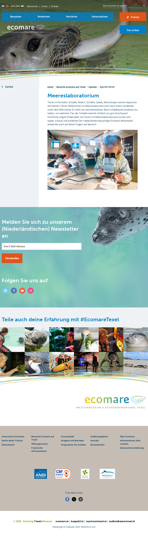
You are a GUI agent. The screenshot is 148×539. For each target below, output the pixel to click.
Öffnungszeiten (39, 443)
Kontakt (54, 6)
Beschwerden (97, 444)
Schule (44, 6)
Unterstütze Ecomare (13, 436)
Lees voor (15, 5)
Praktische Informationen (39, 449)
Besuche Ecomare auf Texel (71, 86)
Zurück (9, 86)
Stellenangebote (99, 436)
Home (50, 86)
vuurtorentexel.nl (96, 521)
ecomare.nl (62, 521)
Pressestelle (67, 436)
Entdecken (44, 16)
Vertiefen (71, 16)
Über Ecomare (127, 436)
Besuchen (15, 16)
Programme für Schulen (73, 444)
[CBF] (63, 473)
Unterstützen (100, 16)
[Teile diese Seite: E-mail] (80, 499)
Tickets (135, 17)
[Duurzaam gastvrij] (85, 473)
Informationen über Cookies (130, 442)
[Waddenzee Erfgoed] (107, 473)
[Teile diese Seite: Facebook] (67, 499)
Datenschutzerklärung (132, 448)
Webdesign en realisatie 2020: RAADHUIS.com (74, 526)
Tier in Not (133, 30)
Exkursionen (32, 6)
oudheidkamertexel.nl (122, 521)
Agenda (93, 86)
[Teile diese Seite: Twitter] (74, 499)
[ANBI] (40, 473)
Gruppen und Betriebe (72, 440)
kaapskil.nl (77, 521)
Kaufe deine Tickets (12, 440)
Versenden (12, 258)
